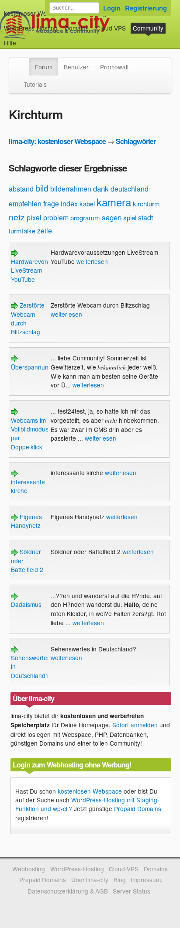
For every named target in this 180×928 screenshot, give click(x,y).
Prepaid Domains (137, 808)
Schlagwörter (136, 141)
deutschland (130, 189)
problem (56, 217)
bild (41, 187)
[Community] (23, 62)
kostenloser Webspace (35, 13)
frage (51, 204)
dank (101, 188)
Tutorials (35, 84)
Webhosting (28, 868)
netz (17, 217)
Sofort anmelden (135, 724)
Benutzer (76, 66)
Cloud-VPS (111, 28)
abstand (21, 189)
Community (148, 28)
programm (85, 217)
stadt (145, 217)
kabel (87, 203)
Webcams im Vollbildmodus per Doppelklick (29, 433)
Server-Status (131, 891)
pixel (34, 217)
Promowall (114, 66)
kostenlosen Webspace (90, 791)
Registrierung (146, 7)
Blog (120, 879)
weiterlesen (92, 261)
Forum (43, 66)
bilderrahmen (70, 189)
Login (112, 7)
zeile (44, 231)
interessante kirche (28, 486)
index (69, 204)
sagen (111, 217)
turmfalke (22, 230)
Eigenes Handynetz (26, 521)
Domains (77, 28)
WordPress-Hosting (31, 28)
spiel (129, 217)
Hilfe (10, 42)
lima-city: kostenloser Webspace (57, 141)
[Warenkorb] (23, 39)
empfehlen (25, 204)
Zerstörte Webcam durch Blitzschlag (28, 318)
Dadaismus (26, 604)
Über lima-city (89, 879)
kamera (114, 201)
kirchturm (146, 203)
